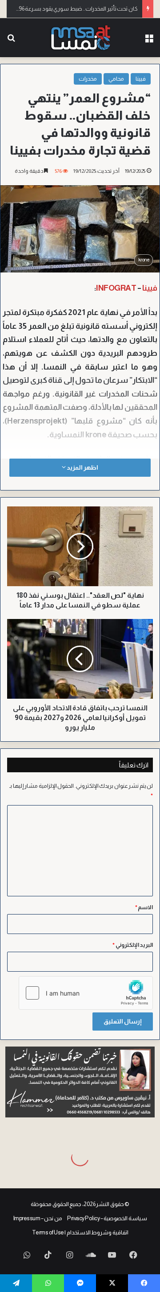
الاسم (144, 907)
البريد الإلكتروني (132, 945)
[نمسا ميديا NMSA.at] (80, 37)
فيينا (141, 78)
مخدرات (88, 78)
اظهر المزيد (81, 467)
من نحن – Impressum (37, 1218)
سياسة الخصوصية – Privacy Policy (107, 1218)
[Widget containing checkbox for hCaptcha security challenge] (86, 993)
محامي (116, 78)
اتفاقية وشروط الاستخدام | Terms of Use (80, 1232)
